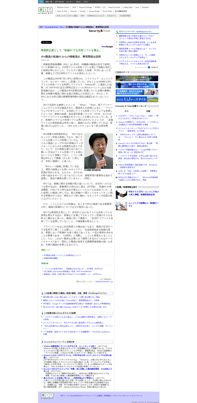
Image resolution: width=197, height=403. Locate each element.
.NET (74, 7)
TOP (41, 2)
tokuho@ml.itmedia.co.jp (104, 282)
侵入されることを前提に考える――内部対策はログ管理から (69, 378)
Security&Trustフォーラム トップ (83, 396)
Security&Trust (51, 27)
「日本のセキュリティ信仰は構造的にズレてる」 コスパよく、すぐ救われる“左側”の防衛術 (137, 137)
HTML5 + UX (100, 7)
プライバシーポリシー (121, 396)
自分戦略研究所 (121, 11)
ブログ (85, 2)
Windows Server (63, 7)
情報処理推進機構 (51, 258)
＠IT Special (59, 2)
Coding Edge (127, 7)
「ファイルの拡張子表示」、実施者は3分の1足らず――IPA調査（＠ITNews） (74, 269)
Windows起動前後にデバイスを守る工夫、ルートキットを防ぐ (70, 346)
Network (73, 11)
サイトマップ (137, 396)
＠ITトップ (64, 396)
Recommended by (141, 67)
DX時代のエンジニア (96, 16)
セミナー (69, 2)
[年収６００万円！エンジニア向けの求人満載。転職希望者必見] (121, 194)
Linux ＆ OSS (62, 11)
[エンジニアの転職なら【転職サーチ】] (121, 206)
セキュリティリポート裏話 (67, 16)
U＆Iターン (111, 16)
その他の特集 (125, 16)
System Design (94, 11)
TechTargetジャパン (144, 31)
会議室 (99, 396)
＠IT (41, 27)
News (62, 27)
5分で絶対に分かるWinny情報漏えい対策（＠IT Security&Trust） (68, 271)
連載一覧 (48, 2)
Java (137, 7)
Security (83, 11)
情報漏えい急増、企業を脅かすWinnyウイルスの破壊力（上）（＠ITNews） (73, 274)
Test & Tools (107, 11)
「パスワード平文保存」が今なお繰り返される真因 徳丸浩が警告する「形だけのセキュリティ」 (138, 158)
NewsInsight (107, 47)
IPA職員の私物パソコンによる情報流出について (62, 255)
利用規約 (107, 396)
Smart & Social (114, 7)
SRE (82, 16)
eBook (78, 2)
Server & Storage (85, 7)
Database (145, 7)
